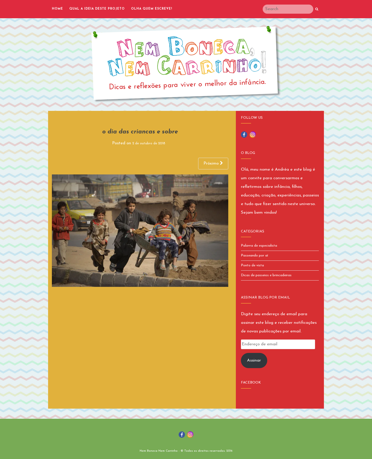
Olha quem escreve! (151, 8)
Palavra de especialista (259, 246)
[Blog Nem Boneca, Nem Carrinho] (186, 64)
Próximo (211, 163)
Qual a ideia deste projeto (97, 8)
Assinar (254, 360)
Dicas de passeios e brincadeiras (266, 275)
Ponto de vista (252, 265)
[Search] (316, 9)
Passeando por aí (254, 255)
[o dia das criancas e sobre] (140, 230)
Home (57, 8)
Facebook (251, 383)
